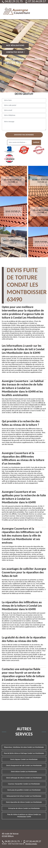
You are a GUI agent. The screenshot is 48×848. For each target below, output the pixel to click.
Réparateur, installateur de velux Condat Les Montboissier (24, 747)
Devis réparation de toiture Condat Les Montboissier (24, 802)
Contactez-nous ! (15, 52)
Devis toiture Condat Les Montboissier (24, 772)
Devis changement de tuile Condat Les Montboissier (24, 765)
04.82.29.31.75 (14, 1)
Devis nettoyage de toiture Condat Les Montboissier (24, 778)
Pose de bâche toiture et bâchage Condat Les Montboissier (24, 753)
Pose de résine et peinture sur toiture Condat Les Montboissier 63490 (24, 816)
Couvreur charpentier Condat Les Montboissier (24, 784)
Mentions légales (31, 844)
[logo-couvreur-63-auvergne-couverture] (16, 11)
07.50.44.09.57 (37, 1)
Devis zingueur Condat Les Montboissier (24, 759)
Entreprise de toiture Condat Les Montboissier (24, 808)
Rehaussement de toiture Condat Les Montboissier (24, 796)
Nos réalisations (15, 46)
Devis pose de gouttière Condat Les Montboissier (24, 790)
